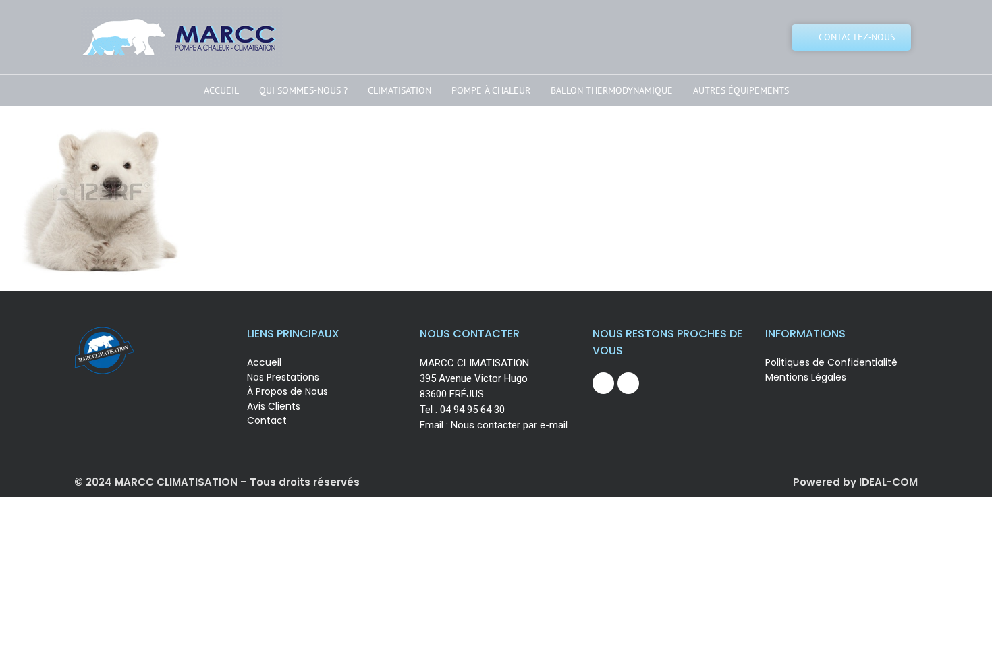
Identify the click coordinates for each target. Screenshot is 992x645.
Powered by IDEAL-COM (855, 482)
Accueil (221, 90)
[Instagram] (628, 383)
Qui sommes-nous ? (303, 90)
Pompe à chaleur (490, 90)
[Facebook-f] (603, 383)
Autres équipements (741, 90)
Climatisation (399, 90)
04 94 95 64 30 (472, 409)
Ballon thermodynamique (612, 90)
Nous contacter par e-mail (509, 425)
